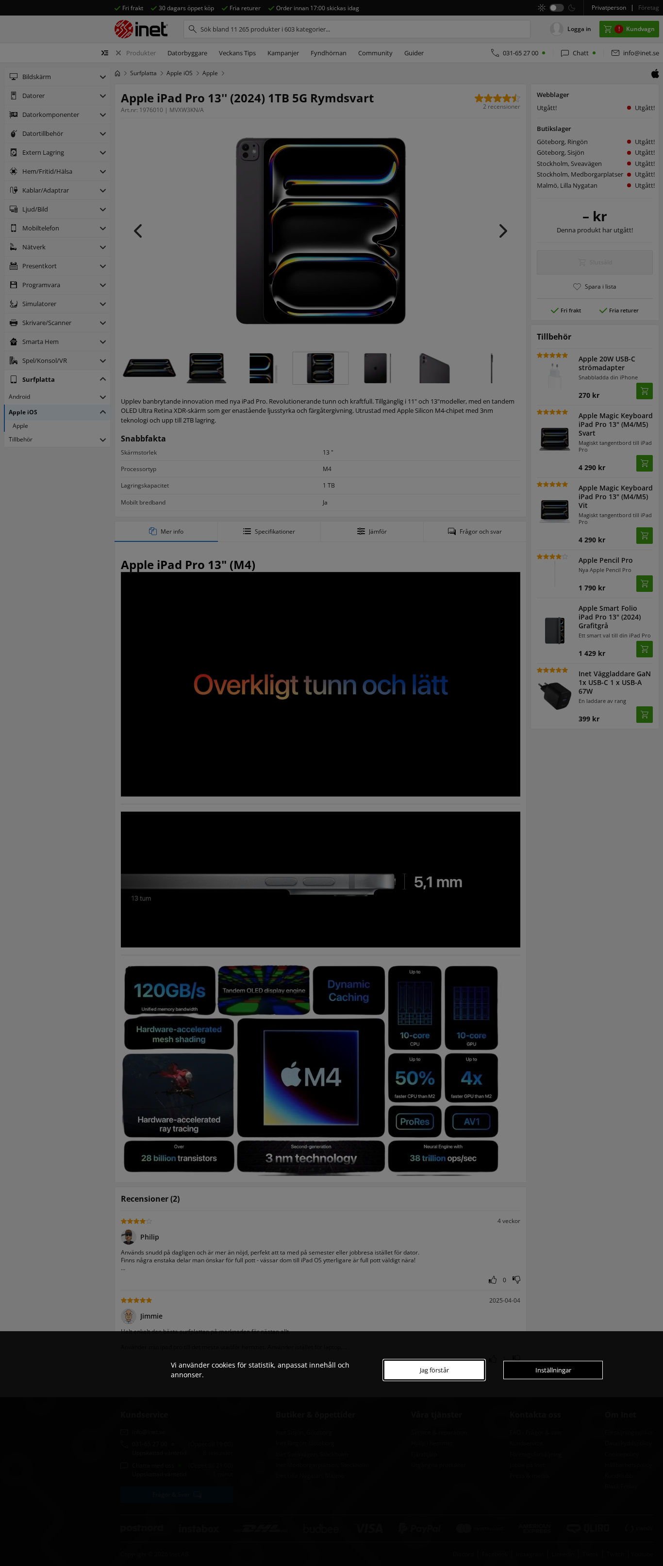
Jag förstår (434, 1370)
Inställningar (553, 1370)
